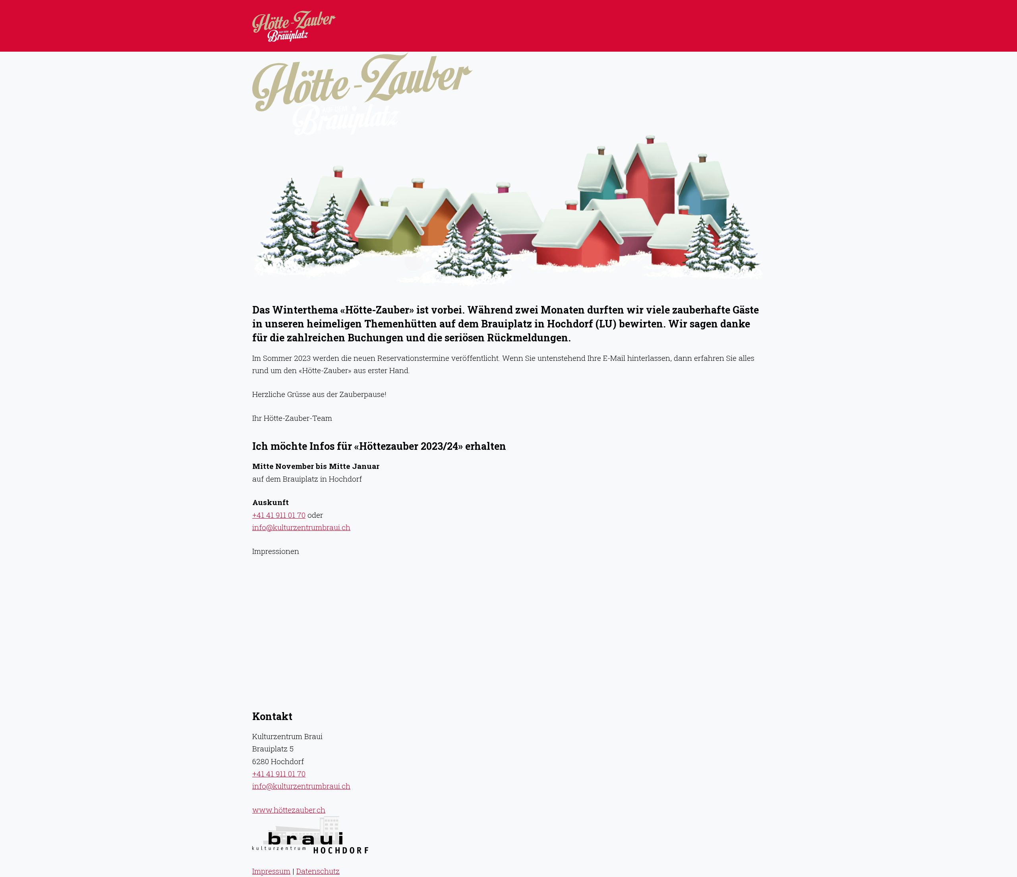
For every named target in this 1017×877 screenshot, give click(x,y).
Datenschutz (318, 871)
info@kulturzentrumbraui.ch (301, 527)
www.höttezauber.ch (288, 810)
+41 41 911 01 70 (278, 515)
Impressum (271, 871)
